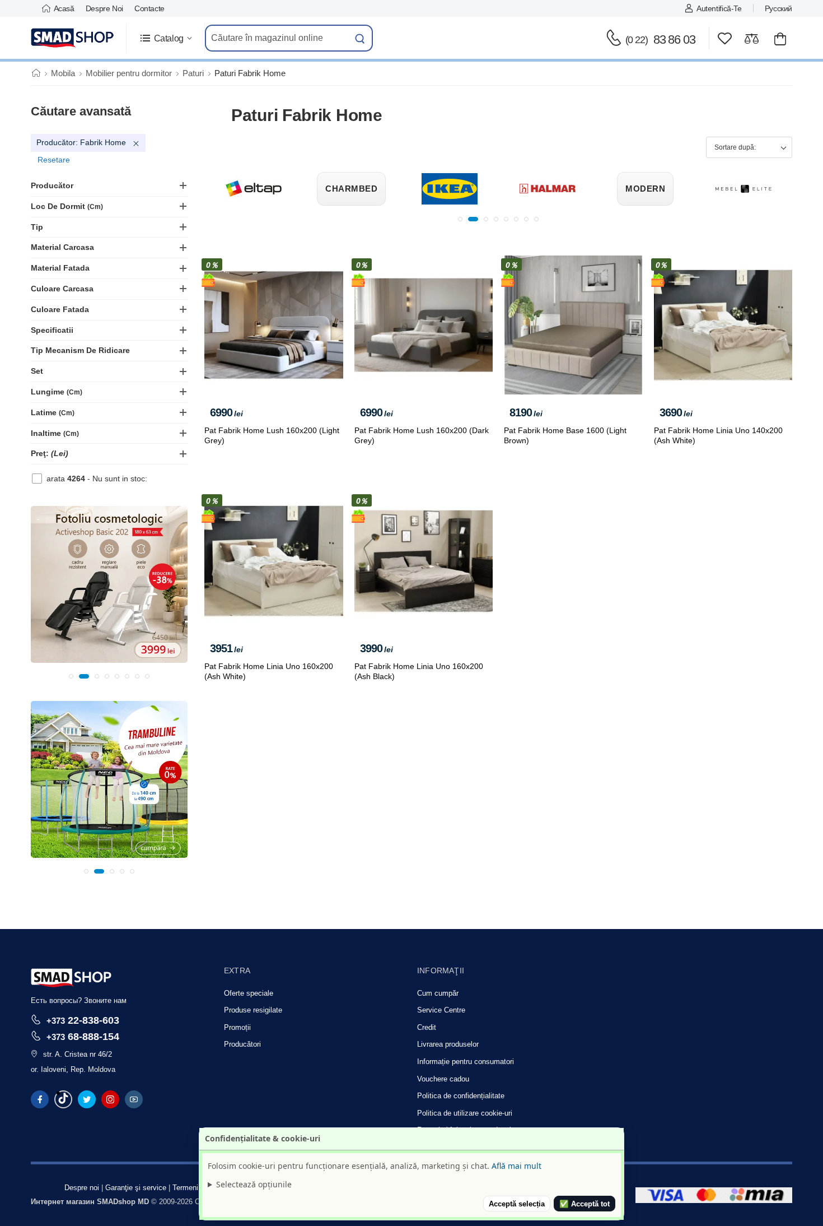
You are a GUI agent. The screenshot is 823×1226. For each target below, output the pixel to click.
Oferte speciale (248, 993)
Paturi (193, 73)
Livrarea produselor (448, 1044)
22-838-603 (82, 1020)
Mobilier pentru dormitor (129, 73)
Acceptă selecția (517, 1204)
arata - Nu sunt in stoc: (96, 478)
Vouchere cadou (443, 1079)
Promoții (237, 1027)
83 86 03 (660, 39)
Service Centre (441, 1010)
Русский (778, 8)
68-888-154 (82, 1036)
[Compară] (752, 38)
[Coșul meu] (780, 38)
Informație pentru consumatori (465, 1061)
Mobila (63, 73)
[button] (165, 38)
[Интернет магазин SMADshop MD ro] (73, 38)
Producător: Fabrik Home (81, 142)
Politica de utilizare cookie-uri (464, 1113)
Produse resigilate (253, 1010)
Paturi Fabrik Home (250, 73)
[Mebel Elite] (650, 189)
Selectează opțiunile (254, 1184)
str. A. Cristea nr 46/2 (77, 1054)
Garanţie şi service (135, 1187)
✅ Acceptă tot (584, 1204)
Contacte (149, 8)
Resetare (54, 159)
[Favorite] (725, 38)
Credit (426, 1027)
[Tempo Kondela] (748, 189)
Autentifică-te (718, 8)
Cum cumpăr (438, 993)
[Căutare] (360, 38)
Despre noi (104, 8)
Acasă (64, 8)
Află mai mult (516, 1165)
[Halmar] (454, 189)
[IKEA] (356, 189)
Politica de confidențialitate (460, 1096)
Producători (242, 1044)
